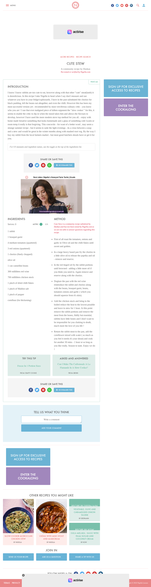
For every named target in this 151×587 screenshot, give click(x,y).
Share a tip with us (84, 557)
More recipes (67, 57)
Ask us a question (51, 557)
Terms (7, 583)
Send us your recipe (18, 557)
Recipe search (83, 57)
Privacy (16, 583)
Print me (94, 82)
